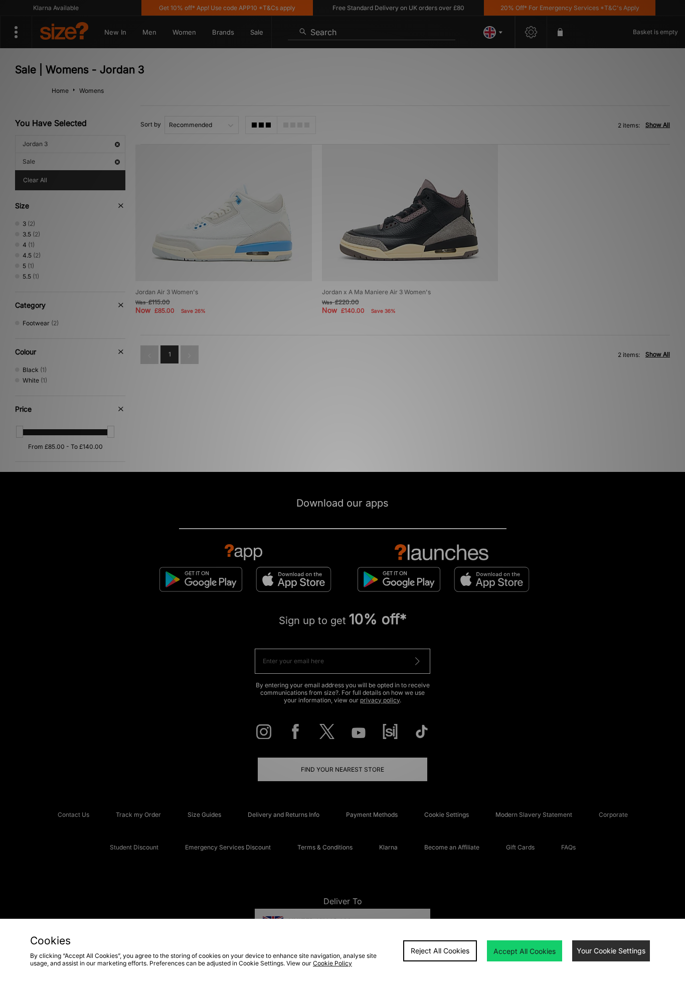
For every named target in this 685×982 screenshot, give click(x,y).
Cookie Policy (332, 963)
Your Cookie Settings (611, 950)
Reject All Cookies (440, 950)
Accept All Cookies (524, 951)
